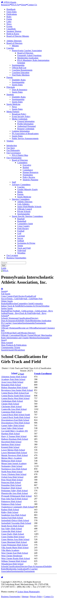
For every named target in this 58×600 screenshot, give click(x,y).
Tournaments (40, 323)
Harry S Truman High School (13, 436)
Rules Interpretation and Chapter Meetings (19, 338)
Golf (19, 233)
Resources (5, 5)
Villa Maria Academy (10, 550)
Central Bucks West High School (15, 398)
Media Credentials (19, 119)
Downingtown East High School (15, 420)
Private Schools (23, 211)
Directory (34, 318)
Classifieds (11, 29)
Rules (8, 16)
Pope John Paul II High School (14, 499)
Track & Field (25, 313)
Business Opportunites (10, 596)
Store (3, 340)
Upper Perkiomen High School (14, 545)
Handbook (11, 9)
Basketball (21, 221)
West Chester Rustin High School (15, 558)
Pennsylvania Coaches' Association (27, 50)
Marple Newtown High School (14, 455)
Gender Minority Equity (27, 189)
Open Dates (11, 12)
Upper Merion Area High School (15, 539)
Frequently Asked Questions (29, 55)
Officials (4, 325)
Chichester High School (11, 406)
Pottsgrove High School (11, 501)
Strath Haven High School (12, 526)
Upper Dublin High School (12, 537)
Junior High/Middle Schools (29, 206)
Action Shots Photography (28, 592)
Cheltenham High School (12, 401)
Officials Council (24, 209)
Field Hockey (23, 228)
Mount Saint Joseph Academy (14, 463)
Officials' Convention (10, 335)
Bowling (13, 303)
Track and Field (24, 248)
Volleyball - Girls (25, 298)
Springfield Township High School (16, 523)
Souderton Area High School (13, 515)
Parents (9, 77)
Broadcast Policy (19, 114)
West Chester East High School (14, 553)
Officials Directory (28, 333)
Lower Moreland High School (14, 452)
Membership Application (27, 58)
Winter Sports (7, 301)
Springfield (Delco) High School (15, 520)
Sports (3, 291)
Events (9, 26)
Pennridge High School (11, 485)
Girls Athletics (23, 204)
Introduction (11, 145)
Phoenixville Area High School (14, 493)
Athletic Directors (14, 41)
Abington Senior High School (14, 376)
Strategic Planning (30, 180)
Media (20, 192)
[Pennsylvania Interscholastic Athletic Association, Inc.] (4, 270)
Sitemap (25, 596)
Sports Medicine (13, 104)
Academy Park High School (13, 379)
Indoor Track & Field (10, 306)
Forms (9, 19)
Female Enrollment (43, 373)
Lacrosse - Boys (46, 311)
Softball (20, 241)
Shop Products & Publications (14, 345)
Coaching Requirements (22, 70)
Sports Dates (17, 85)
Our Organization (13, 158)
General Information (26, 121)
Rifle (21, 306)
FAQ (3, 333)
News (8, 24)
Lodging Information (21, 131)
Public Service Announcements (25, 138)
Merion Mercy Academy (11, 458)
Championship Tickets (10, 347)
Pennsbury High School (11, 488)
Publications (11, 14)
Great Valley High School (12, 428)
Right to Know (12, 34)
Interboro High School (10, 444)
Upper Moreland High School (14, 542)
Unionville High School (11, 531)
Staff (14, 182)
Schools (4, 316)
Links (8, 21)
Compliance (28, 170)
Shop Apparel (7, 342)
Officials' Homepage (10, 328)
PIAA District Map (20, 155)
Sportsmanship (18, 65)
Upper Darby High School (12, 534)
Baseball (21, 219)
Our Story (10, 148)
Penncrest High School (11, 482)
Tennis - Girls (12, 298)
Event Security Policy (21, 116)
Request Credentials (25, 129)
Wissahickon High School (12, 564)
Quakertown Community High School (17, 507)
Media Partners (12, 111)
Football (20, 231)
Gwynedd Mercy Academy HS (14, 431)
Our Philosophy (13, 150)
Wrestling (21, 253)
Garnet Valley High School (12, 425)
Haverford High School (11, 442)
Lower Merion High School (13, 450)
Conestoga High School (11, 412)
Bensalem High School (11, 385)
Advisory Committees (21, 184)
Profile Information (25, 124)
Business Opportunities (16, 258)
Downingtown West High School (15, 423)
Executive (27, 165)
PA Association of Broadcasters (25, 133)
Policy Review (29, 177)
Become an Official (27, 328)
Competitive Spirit (25, 223)
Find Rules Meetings (21, 75)
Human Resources (30, 172)
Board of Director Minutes (17, 36)
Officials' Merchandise (42, 335)
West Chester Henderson (11, 556)
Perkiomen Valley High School (14, 490)
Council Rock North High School (15, 417)
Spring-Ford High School (12, 518)
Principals (10, 87)
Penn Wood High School (12, 480)
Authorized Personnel (26, 126)
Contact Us (32, 5)
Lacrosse (21, 236)
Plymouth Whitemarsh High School (16, 496)
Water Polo (37, 298)
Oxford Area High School (12, 477)
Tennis (20, 245)
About (23, 5)
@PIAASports (9, 2)
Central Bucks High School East (15, 393)
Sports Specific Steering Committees (27, 216)
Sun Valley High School (11, 528)
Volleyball (21, 250)
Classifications (24, 318)
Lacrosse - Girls (32, 311)
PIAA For (15, 5)
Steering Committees (21, 199)
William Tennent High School (14, 561)
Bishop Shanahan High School (14, 387)
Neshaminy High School (11, 466)
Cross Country (23, 226)
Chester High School (10, 404)
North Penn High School (11, 471)
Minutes (15, 45)
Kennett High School (10, 447)
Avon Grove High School (12, 382)
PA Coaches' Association (11, 323)
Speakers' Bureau (13, 31)
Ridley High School (9, 512)
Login (3, 268)
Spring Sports (7, 308)
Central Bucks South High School (15, 395)
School (14, 373)
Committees (22, 162)
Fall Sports (5, 294)
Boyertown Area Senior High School (17, 390)
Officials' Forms (26, 335)
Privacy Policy (36, 596)
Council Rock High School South (15, 414)
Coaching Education (20, 72)
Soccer (20, 238)
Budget (26, 167)
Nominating (28, 175)
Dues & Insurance (19, 89)
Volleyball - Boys (38, 313)
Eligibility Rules (19, 80)
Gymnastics (38, 303)
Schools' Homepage (9, 318)
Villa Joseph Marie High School (14, 547)
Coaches (10, 48)
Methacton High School (11, 461)
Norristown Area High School (14, 469)
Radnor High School (10, 509)
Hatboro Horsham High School (14, 439)
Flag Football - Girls (17, 311)
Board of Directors (14, 43)
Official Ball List (19, 67)
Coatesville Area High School (14, 409)
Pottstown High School (11, 504)
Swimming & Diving (26, 243)
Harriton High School (10, 433)
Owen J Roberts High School (13, 474)
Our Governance (13, 153)
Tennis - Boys (14, 313)
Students (10, 94)
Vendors (9, 141)
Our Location (12, 255)
